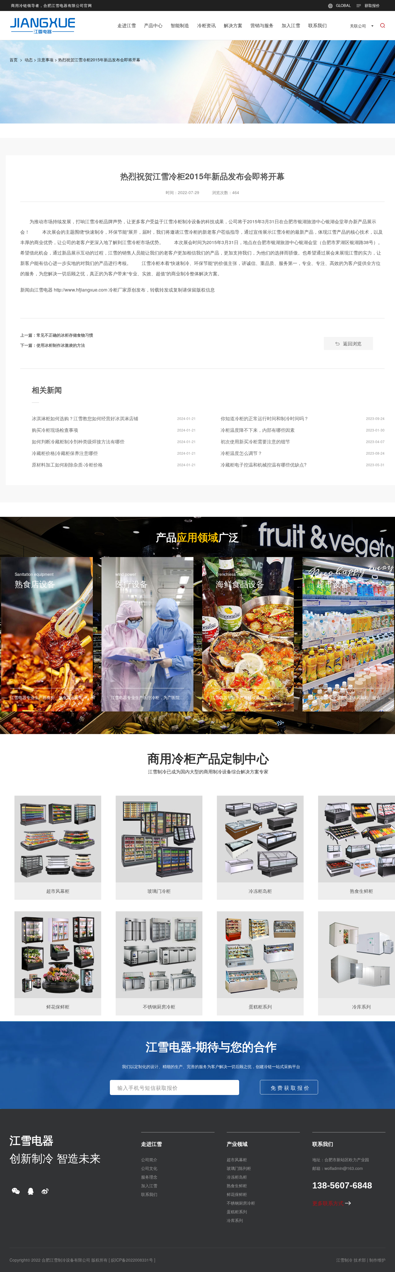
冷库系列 (235, 1220)
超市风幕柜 (237, 1159)
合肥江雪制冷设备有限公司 (66, 1260)
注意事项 (45, 59)
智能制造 (180, 25)
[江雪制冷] (43, 21)
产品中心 (153, 25)
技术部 (360, 1260)
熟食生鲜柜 (237, 1185)
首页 (14, 59)
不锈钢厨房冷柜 (241, 1203)
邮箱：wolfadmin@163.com (337, 1168)
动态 (29, 59)
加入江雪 (291, 25)
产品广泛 (197, 536)
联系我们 (317, 25)
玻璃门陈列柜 (239, 1168)
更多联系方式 (328, 1203)
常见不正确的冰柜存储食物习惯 (64, 335)
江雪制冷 (344, 1260)
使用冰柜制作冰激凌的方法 (60, 345)
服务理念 (149, 1177)
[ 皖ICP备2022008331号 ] (132, 1260)
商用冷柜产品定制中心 (208, 758)
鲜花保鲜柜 (237, 1194)
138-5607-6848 (342, 1185)
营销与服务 (262, 25)
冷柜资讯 (206, 25)
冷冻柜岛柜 (237, 1177)
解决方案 (233, 25)
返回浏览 (352, 343)
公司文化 (149, 1168)
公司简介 (149, 1159)
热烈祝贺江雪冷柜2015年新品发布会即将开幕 (99, 59)
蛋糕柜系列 (237, 1211)
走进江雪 (126, 25)
